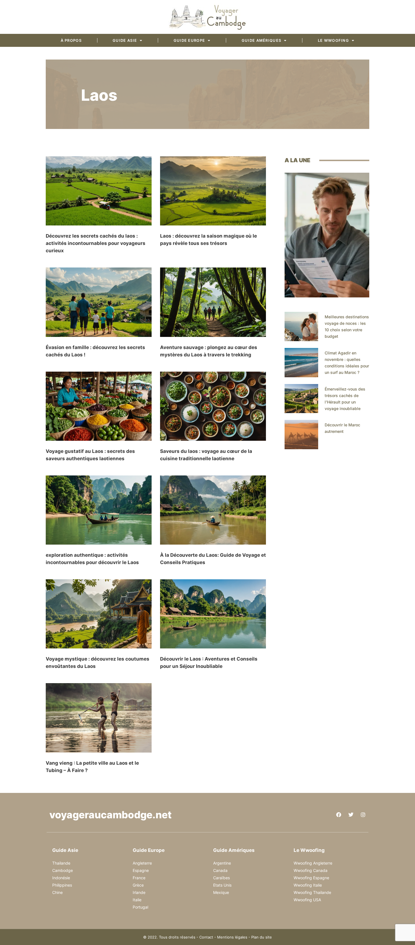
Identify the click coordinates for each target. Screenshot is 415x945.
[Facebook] (338, 814)
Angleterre (142, 863)
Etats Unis (222, 885)
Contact (206, 937)
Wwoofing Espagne (311, 877)
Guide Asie (125, 40)
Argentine (222, 863)
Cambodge (62, 870)
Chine (57, 892)
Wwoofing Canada (310, 870)
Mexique (221, 892)
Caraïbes (221, 877)
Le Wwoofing (333, 40)
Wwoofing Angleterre (313, 863)
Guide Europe (189, 40)
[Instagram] (363, 814)
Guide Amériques (261, 40)
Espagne (141, 870)
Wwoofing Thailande (312, 892)
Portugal (140, 907)
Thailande (61, 863)
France (139, 877)
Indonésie (61, 877)
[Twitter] (350, 814)
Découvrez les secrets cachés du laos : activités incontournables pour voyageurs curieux (95, 243)
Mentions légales (232, 937)
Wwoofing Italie (308, 885)
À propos (71, 40)
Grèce (138, 885)
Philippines (62, 885)
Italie (137, 899)
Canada (220, 870)
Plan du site (261, 937)
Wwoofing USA (307, 899)
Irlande (139, 892)
